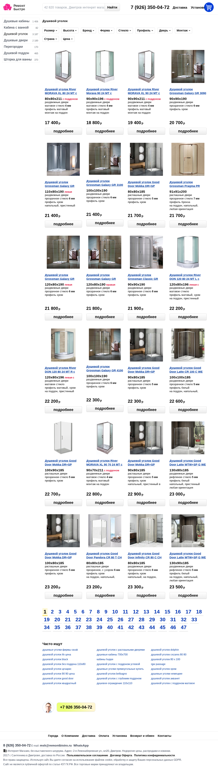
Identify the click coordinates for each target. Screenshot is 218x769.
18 (199, 612)
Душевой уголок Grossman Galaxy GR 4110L (59, 184)
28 (141, 619)
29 (152, 619)
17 (188, 612)
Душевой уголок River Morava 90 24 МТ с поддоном (102, 91)
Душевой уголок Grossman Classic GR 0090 (143, 277)
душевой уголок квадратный (59, 683)
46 (173, 627)
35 (57, 627)
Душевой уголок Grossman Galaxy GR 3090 (187, 91)
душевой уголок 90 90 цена (58, 673)
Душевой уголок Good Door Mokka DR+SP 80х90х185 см (143, 463)
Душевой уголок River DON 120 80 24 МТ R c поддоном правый (60, 370)
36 (68, 627)
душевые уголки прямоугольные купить (120, 669)
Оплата (104, 735)
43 (141, 627)
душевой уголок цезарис (56, 669)
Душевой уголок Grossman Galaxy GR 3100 (104, 183)
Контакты (164, 735)
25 (110, 619)
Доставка (88, 735)
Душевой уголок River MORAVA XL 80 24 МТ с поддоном (61, 91)
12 (136, 612)
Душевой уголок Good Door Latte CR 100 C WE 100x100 (186, 370)
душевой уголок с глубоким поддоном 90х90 (119, 678)
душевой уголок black (55, 659)
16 (178, 612)
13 (146, 612)
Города (53, 735)
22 (78, 619)
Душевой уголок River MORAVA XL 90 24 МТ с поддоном (144, 91)
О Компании (70, 735)
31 (173, 619)
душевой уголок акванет (165, 678)
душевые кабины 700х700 (112, 654)
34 (47, 627)
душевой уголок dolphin (165, 649)
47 (184, 627)
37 (78, 627)
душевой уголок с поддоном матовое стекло (173, 683)
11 (125, 612)
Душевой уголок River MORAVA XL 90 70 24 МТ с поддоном (104, 463)
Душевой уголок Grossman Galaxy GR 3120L (59, 277)
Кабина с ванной (16, 27)
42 (131, 627)
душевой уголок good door (57, 678)
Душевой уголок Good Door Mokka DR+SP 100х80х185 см (60, 556)
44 (152, 627)
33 (194, 619)
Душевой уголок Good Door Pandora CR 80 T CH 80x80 (104, 556)
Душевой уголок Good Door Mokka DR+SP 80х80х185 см (143, 184)
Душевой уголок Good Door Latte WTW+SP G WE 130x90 (187, 556)
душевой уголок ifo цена (56, 654)
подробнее (63, 131)
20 (57, 619)
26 (120, 619)
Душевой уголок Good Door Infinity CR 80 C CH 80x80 (145, 556)
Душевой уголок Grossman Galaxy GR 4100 (104, 368)
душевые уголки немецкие (166, 673)
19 (47, 619)
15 (167, 612)
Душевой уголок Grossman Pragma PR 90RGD (184, 184)
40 (110, 627)
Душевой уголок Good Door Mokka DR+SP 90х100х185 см (60, 463)
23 (89, 619)
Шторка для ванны (18, 59)
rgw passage (158, 664)
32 (184, 619)
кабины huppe (105, 659)
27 (131, 619)
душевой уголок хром (163, 669)
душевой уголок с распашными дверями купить (121, 649)
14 (157, 612)
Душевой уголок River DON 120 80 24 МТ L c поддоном (185, 277)
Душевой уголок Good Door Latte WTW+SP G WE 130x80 (187, 463)
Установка (119, 735)
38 (89, 627)
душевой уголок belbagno (112, 673)
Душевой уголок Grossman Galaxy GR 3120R (101, 277)
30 (162, 619)
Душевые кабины (16, 21)
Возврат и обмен (142, 735)
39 (99, 627)
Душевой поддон (16, 53)
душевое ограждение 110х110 (114, 683)
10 (115, 612)
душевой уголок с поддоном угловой (118, 664)
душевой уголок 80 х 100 (165, 659)
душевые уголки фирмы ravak (60, 649)
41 (120, 627)
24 (99, 619)
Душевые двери (16, 40)
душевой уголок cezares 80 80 (168, 654)
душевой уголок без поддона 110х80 (64, 664)
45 (162, 627)
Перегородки (13, 46)
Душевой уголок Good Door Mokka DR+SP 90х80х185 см (143, 370)
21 (68, 619)
